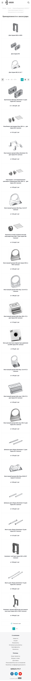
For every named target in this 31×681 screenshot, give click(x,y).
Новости (15, 638)
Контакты (15, 649)
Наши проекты (15, 656)
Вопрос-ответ (15, 658)
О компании (15, 635)
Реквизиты (15, 643)
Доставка (15, 660)
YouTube (20, 673)
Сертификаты (15, 647)
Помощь (15, 653)
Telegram (16, 673)
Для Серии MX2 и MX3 (15, 35)
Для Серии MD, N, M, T (15, 72)
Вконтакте (12, 673)
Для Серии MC (15, 54)
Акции (15, 640)
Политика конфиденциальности (15, 665)
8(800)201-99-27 (16, 669)
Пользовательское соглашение (15, 662)
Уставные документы (15, 645)
